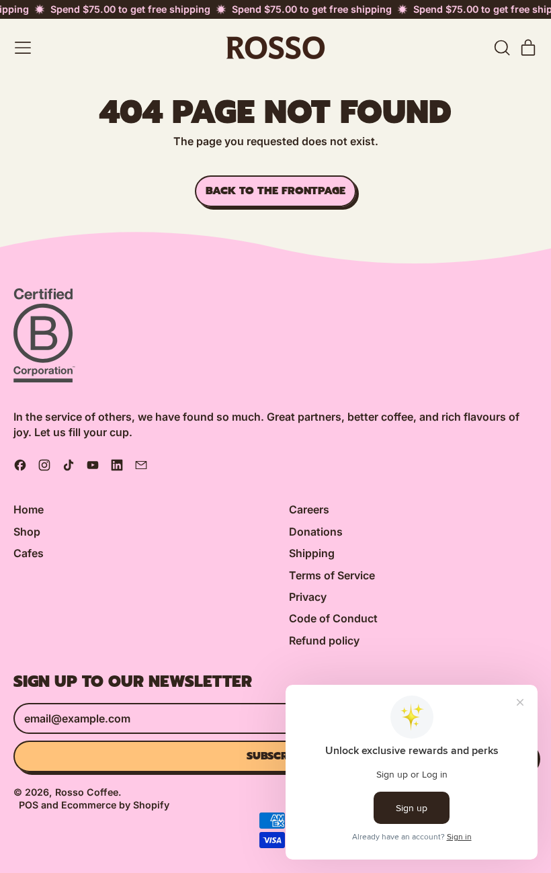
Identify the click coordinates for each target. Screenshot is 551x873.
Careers (309, 509)
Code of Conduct (333, 618)
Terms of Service (332, 575)
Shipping (312, 553)
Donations (316, 531)
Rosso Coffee (86, 792)
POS (28, 804)
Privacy (308, 597)
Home (28, 509)
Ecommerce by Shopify (115, 804)
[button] (501, 47)
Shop (26, 531)
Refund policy (324, 640)
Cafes (28, 553)
